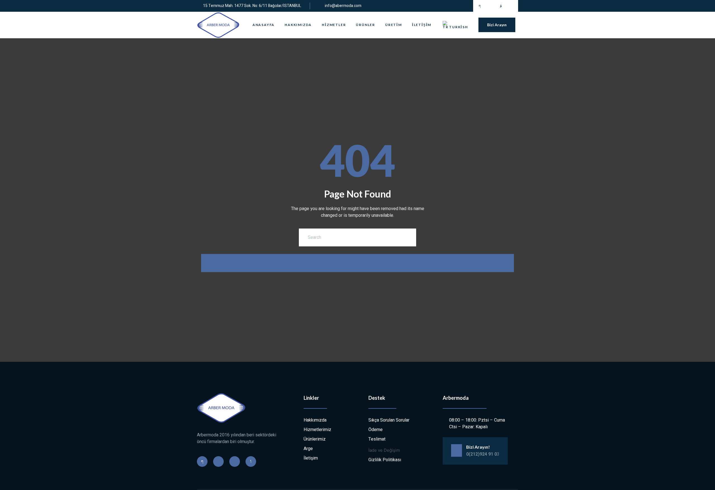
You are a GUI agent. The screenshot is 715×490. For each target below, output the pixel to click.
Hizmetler (334, 25)
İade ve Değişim (384, 450)
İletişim (421, 25)
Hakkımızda (298, 25)
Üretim (393, 25)
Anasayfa (263, 25)
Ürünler (365, 25)
